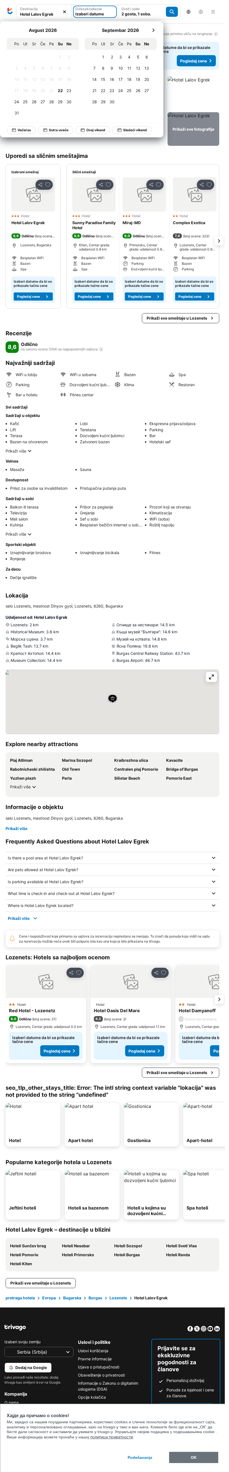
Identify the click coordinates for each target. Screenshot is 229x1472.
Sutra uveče (59, 130)
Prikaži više (16, 451)
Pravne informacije (95, 1358)
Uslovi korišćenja (93, 1350)
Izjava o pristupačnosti (98, 1367)
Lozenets (118, 1297)
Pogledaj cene (193, 60)
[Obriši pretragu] (64, 12)
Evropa (49, 1297)
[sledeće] (153, 30)
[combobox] (44, 11)
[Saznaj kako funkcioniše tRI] (101, 349)
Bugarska (72, 1297)
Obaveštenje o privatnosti (101, 1375)
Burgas (95, 1297)
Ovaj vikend (96, 130)
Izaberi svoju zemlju (22, 1341)
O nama (11, 1402)
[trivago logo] (10, 12)
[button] (44, 12)
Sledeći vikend (135, 130)
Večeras (24, 130)
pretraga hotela (20, 1297)
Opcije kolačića (92, 1397)
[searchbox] (44, 14)
